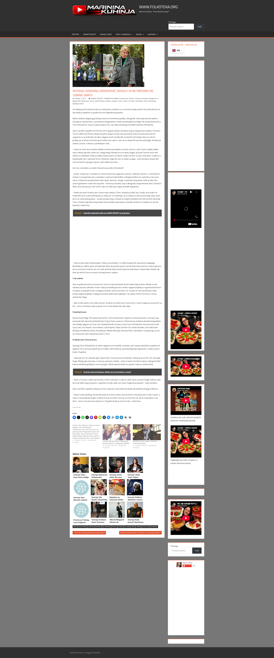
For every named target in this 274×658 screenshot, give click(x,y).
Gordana (91, 527)
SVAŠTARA (151, 34)
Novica (114, 527)
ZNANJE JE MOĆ (106, 34)
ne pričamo (106, 527)
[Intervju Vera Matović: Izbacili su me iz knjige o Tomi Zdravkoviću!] (88, 433)
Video (125, 101)
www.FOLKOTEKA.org (158, 7)
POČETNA (75, 34)
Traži (200, 26)
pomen (120, 527)
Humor (131, 98)
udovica (145, 527)
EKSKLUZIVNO (82, 527)
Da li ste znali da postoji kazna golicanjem (90, 532)
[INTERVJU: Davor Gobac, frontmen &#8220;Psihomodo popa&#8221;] (147, 432)
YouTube (131, 101)
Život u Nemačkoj (123, 34)
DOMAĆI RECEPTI (89, 34)
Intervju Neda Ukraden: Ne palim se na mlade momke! (139, 532)
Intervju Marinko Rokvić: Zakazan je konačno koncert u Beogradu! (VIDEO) (116, 442)
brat (74, 527)
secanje (126, 527)
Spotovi (114, 101)
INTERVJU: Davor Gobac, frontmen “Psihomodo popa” (145, 442)
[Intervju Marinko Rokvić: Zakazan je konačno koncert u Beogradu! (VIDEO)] (117, 432)
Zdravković (153, 527)
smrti (133, 527)
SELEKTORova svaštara (103, 101)
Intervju (98, 527)
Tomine (138, 527)
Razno (92, 101)
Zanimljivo (139, 101)
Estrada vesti (123, 98)
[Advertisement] (117, 240)
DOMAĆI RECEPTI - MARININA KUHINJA (104, 98)
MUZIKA (139, 34)
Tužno (120, 101)
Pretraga (172, 22)
